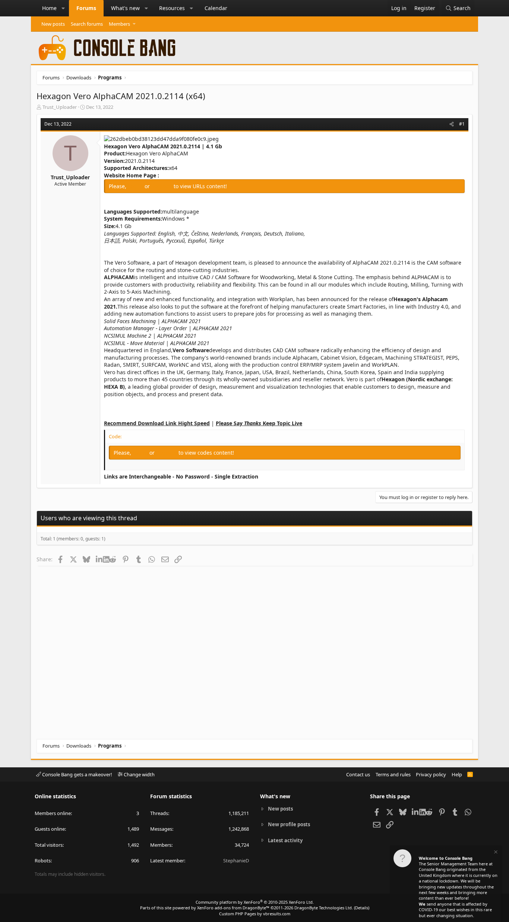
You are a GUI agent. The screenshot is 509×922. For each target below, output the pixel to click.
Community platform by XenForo (255, 902)
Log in (136, 186)
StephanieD (236, 860)
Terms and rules (393, 774)
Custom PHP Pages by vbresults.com (254, 913)
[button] (63, 8)
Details (361, 907)
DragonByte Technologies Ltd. (323, 907)
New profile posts (289, 824)
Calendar (216, 8)
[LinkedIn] (99, 559)
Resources (172, 8)
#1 (462, 124)
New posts (53, 23)
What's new (125, 8)
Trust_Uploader (59, 107)
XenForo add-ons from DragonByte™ (233, 907)
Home (49, 8)
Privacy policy (431, 774)
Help (457, 774)
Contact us (358, 774)
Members (119, 23)
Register (162, 186)
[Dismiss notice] (495, 852)
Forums (86, 8)
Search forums (87, 23)
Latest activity (285, 840)
